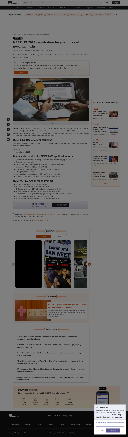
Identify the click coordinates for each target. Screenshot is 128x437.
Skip (102, 430)
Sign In (113, 430)
